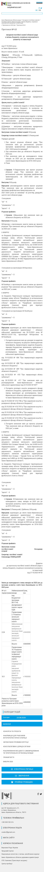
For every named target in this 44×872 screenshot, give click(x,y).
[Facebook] (39, 8)
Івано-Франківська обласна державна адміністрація (20, 857)
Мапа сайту (9, 838)
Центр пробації (7, 864)
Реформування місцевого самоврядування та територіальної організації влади (21, 752)
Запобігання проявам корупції (15, 742)
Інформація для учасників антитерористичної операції (15, 737)
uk (36, 10)
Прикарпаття (8, 757)
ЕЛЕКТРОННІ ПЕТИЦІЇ (23, 769)
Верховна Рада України (10, 848)
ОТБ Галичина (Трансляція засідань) (14, 860)
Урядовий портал (8, 851)
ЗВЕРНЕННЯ (23, 776)
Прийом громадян (24, 782)
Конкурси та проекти (12, 731)
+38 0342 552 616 (8, 822)
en (40, 10)
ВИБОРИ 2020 (8, 762)
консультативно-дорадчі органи (16, 746)
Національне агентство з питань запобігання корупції (20, 854)
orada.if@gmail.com (8, 832)
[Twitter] (41, 8)
